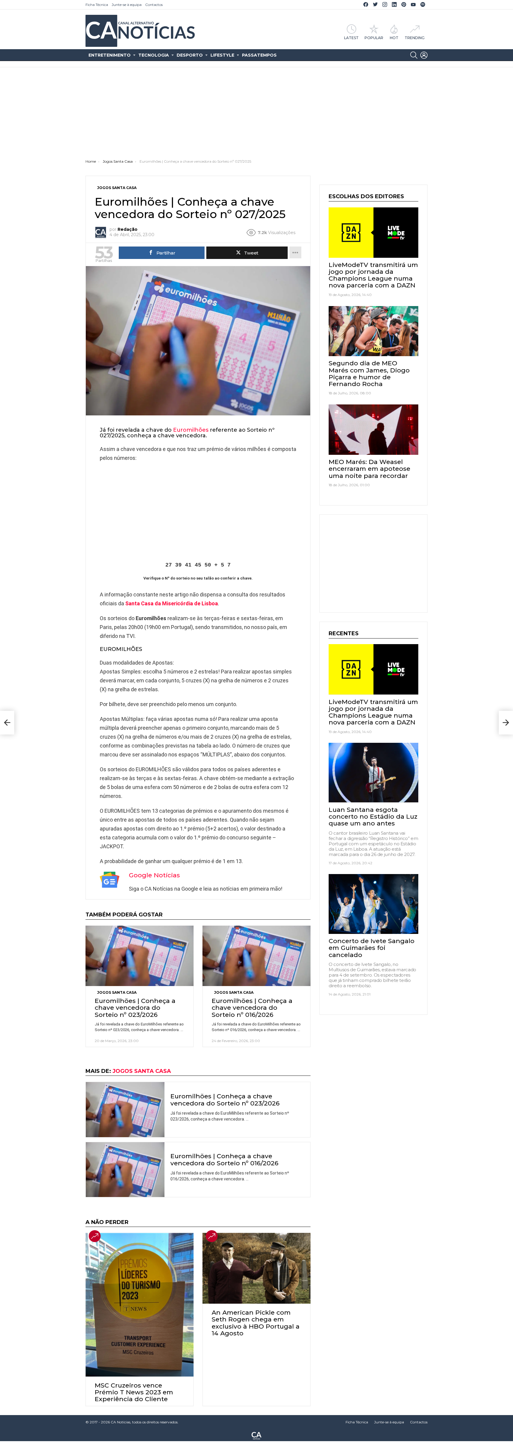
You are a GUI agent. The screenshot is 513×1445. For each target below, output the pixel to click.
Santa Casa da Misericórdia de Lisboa (171, 603)
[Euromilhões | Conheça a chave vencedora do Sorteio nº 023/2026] (140, 956)
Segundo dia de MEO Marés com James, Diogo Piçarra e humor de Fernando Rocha (369, 373)
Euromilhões (190, 430)
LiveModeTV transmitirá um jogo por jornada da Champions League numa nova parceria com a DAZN (373, 275)
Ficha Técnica (97, 4)
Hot (394, 38)
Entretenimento (109, 55)
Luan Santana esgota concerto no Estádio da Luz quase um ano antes (373, 816)
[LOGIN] (424, 55)
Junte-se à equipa (127, 4)
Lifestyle (222, 55)
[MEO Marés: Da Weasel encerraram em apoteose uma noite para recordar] (373, 429)
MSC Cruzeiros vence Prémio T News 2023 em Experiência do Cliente (134, 1392)
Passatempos (259, 55)
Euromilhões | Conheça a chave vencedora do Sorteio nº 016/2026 (252, 1007)
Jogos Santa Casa (117, 992)
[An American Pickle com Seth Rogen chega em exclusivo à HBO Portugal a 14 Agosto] (256, 1268)
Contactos (154, 4)
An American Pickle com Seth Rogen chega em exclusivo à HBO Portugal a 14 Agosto (256, 1323)
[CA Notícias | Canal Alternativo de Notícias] (256, 1435)
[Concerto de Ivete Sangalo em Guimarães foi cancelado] (373, 904)
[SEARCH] (413, 55)
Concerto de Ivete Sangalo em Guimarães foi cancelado (371, 947)
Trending (415, 38)
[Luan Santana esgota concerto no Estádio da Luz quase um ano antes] (373, 772)
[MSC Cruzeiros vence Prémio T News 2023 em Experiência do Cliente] (140, 1304)
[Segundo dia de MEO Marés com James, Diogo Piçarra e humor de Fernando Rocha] (373, 331)
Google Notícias (154, 875)
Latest (351, 38)
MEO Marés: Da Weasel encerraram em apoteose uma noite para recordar (369, 468)
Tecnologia (153, 55)
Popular (374, 38)
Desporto (190, 55)
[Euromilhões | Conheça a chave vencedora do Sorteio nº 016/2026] (256, 956)
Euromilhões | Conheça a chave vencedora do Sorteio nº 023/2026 (135, 1007)
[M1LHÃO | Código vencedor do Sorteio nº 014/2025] (7, 722)
